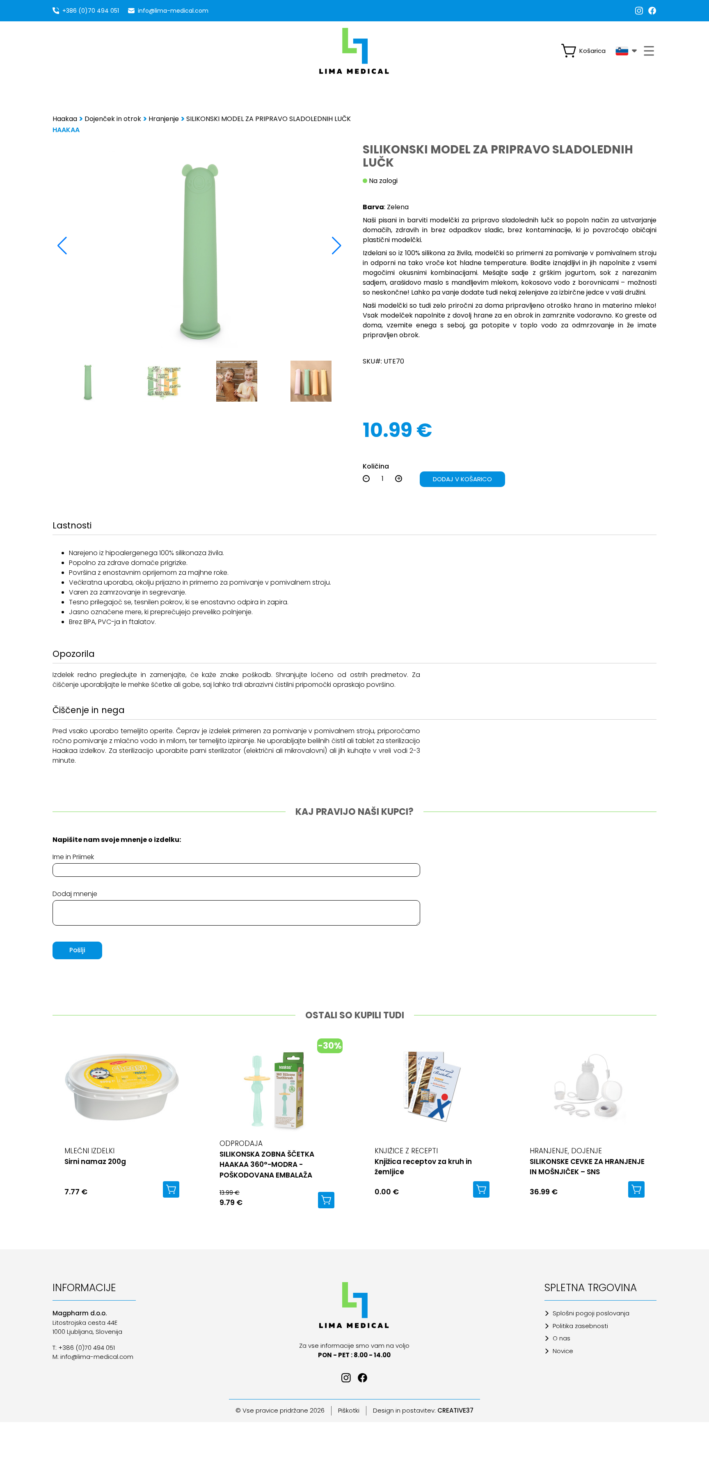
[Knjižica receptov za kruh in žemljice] (432, 1093)
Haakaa (65, 118)
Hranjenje (164, 118)
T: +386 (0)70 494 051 (84, 1347)
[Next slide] (336, 246)
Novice (563, 1351)
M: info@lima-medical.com (93, 1356)
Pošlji (77, 950)
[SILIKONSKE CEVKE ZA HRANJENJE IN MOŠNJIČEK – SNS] (587, 1093)
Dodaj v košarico (462, 479)
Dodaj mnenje (75, 894)
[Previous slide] (62, 246)
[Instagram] (639, 11)
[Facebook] (652, 11)
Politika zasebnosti (580, 1326)
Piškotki (348, 1410)
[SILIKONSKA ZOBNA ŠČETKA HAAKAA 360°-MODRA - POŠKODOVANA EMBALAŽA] (277, 1091)
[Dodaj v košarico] (171, 1189)
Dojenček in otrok (113, 118)
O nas (561, 1338)
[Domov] (354, 1305)
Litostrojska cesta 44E (85, 1322)
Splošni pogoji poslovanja (591, 1313)
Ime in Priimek (73, 857)
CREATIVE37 (455, 1410)
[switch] (586, 50)
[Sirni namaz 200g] (121, 1093)
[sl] (626, 51)
